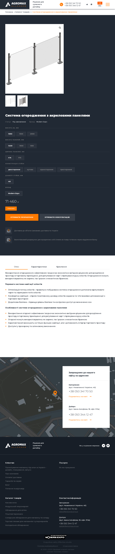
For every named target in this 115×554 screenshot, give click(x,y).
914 (19, 158)
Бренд (8, 187)
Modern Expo (41, 122)
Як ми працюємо (67, 467)
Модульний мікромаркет (16, 506)
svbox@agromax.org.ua (68, 512)
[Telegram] (87, 4)
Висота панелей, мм (14, 140)
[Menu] (108, 4)
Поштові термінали (14, 514)
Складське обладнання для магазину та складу (27, 518)
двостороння (14, 170)
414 (9, 158)
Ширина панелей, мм (14, 152)
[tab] (16, 266)
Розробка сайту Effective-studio (57, 542)
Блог (7, 485)
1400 (10, 146)
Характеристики (39, 267)
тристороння (66, 170)
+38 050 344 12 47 (73, 6)
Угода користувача (70, 546)
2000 (32, 134)
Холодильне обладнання (17, 525)
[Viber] (91, 4)
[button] (60, 28)
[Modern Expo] (57, 537)
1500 (21, 134)
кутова (30, 170)
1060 (10, 134)
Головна (9, 12)
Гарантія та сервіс (13, 481)
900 (32, 146)
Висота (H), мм (12, 128)
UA (100, 3)
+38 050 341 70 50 (73, 3)
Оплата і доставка (13, 477)
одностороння (46, 170)
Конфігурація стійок (14, 163)
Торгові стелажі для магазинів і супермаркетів (26, 521)
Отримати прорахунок (21, 217)
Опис (16, 267)
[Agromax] (15, 4)
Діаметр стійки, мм (14, 175)
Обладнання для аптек (16, 510)
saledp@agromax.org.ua (69, 526)
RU (100, 6)
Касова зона (11, 503)
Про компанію (12, 474)
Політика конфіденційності (47, 546)
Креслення (61, 267)
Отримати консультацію (57, 217)
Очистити (11, 208)
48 (9, 181)
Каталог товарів (22, 12)
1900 (21, 146)
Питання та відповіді (14, 489)
